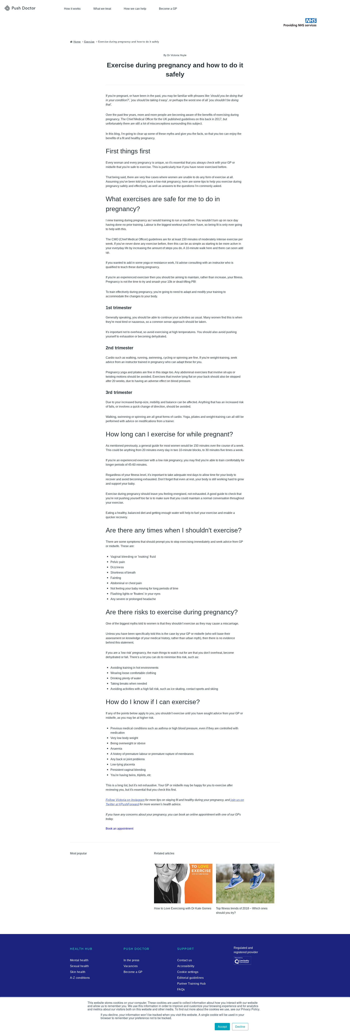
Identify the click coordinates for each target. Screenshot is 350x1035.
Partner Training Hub (191, 983)
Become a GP (168, 8)
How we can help (135, 8)
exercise (89, 41)
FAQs (181, 989)
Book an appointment (119, 828)
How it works (72, 8)
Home (77, 41)
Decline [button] (240, 1026)
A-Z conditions (80, 977)
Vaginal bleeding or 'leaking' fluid (133, 556)
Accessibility (185, 966)
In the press (131, 960)
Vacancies (131, 966)
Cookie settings (187, 971)
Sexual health (79, 966)
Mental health (79, 960)
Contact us (184, 960)
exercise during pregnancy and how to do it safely (128, 41)
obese (141, 743)
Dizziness (117, 567)
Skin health (77, 971)
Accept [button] (222, 1026)
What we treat (102, 8)
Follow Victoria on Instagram (125, 799)
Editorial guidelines (190, 977)
